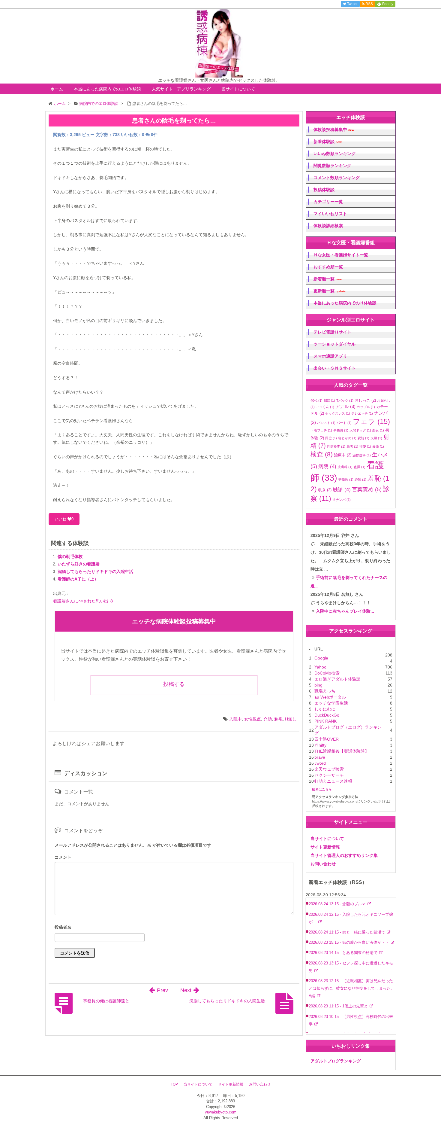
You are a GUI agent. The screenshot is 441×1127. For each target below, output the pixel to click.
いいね (64, 519)
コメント (63, 857)
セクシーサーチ (329, 775)
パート (344, 423)
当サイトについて (238, 89)
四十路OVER (326, 739)
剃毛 (278, 719)
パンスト (326, 423)
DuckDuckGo (326, 715)
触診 (342, 489)
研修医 (345, 479)
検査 (321, 454)
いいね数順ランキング (335, 153)
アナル (345, 406)
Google (321, 658)
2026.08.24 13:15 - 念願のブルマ (338, 904)
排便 (365, 446)
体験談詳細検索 (328, 226)
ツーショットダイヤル (335, 344)
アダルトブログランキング (335, 1060)
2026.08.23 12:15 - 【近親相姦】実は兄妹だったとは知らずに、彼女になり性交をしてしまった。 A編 (353, 988)
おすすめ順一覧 (328, 267)
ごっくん (325, 407)
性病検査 (336, 446)
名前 (174, 928)
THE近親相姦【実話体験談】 (341, 751)
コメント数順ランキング (337, 177)
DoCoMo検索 (327, 673)
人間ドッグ (360, 430)
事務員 (340, 430)
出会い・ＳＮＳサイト (335, 368)
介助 (267, 719)
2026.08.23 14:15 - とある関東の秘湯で (344, 953)
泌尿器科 (361, 455)
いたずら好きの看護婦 (79, 564)
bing (318, 685)
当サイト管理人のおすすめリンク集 (344, 855)
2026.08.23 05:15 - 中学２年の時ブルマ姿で (347, 1034)
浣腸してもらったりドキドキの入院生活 (95, 571)
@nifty (320, 745)
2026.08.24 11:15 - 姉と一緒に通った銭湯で (347, 932)
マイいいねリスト (330, 214)
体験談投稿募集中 (334, 129)
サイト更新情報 (325, 847)
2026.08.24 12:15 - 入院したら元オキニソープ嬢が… (351, 918)
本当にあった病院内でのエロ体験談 (107, 89)
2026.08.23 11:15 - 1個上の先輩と (339, 1006)
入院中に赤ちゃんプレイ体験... (345, 611)
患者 (352, 446)
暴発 (378, 446)
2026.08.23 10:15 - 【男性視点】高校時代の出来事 (351, 1020)
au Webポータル (330, 697)
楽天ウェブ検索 (329, 769)
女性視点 (252, 719)
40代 (316, 400)
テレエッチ (362, 413)
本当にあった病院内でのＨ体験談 (345, 303)
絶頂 (360, 479)
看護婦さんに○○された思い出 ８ (83, 601)
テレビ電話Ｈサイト (332, 332)
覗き (325, 490)
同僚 (331, 438)
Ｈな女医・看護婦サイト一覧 (341, 255)
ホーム (56, 89)
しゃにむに (324, 709)
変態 (363, 438)
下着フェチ (321, 430)
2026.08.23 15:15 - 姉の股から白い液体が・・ (349, 942)
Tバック (344, 400)
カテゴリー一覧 (328, 202)
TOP (174, 1084)
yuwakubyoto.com (220, 1112)
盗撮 (359, 467)
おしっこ (365, 400)
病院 (327, 466)
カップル (366, 407)
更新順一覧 (330, 291)
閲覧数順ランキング (332, 165)
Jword (320, 763)
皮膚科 (345, 467)
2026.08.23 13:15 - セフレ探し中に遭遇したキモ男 (351, 967)
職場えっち (324, 691)
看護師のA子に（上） (78, 579)
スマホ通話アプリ (330, 356)
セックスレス (337, 413)
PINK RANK (325, 721)
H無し (290, 719)
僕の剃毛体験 (70, 556)
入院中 (235, 719)
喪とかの (347, 438)
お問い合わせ (323, 863)
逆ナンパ (341, 499)
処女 (378, 430)
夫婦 (376, 438)
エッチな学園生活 (331, 703)
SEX (329, 400)
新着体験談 (328, 141)
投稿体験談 (324, 189)
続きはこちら (322, 789)
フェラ (371, 421)
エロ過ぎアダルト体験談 (337, 679)
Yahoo (320, 667)
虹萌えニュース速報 (333, 781)
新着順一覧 (328, 279)
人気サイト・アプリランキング (181, 89)
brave (319, 757)
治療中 (342, 455)
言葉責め (367, 489)
